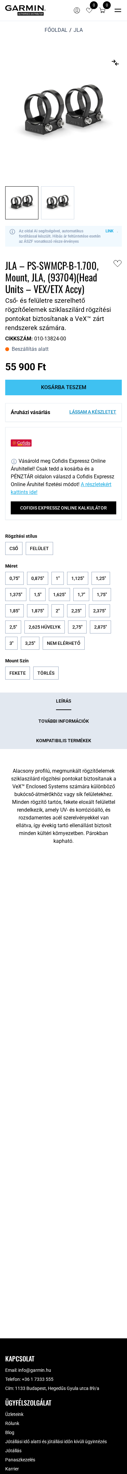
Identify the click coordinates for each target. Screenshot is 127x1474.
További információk (63, 721)
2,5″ (13, 627)
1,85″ (14, 610)
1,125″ (77, 578)
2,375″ (99, 610)
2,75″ (77, 627)
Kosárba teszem (63, 387)
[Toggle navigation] (118, 10)
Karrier (12, 1468)
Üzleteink (14, 1414)
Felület (39, 548)
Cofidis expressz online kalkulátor (63, 507)
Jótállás (13, 1450)
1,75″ (102, 594)
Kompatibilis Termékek (63, 740)
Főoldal (56, 30)
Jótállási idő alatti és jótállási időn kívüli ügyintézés (56, 1441)
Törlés (45, 673)
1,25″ (101, 578)
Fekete (17, 673)
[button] (102, 10)
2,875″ (100, 627)
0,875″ (37, 578)
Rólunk (12, 1423)
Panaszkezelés (20, 1459)
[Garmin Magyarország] (25, 10)
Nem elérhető (63, 643)
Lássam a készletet (92, 411)
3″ (11, 643)
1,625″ (59, 594)
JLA (78, 30)
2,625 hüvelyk (45, 627)
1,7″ (81, 594)
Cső (13, 548)
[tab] (63, 701)
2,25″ (76, 610)
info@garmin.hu (34, 1370)
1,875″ (37, 610)
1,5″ (37, 594)
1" (58, 578)
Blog (9, 1432)
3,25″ (30, 643)
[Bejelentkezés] (77, 10)
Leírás (63, 701)
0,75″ (14, 578)
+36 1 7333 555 (37, 1379)
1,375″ (15, 594)
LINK (110, 231)
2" (58, 610)
